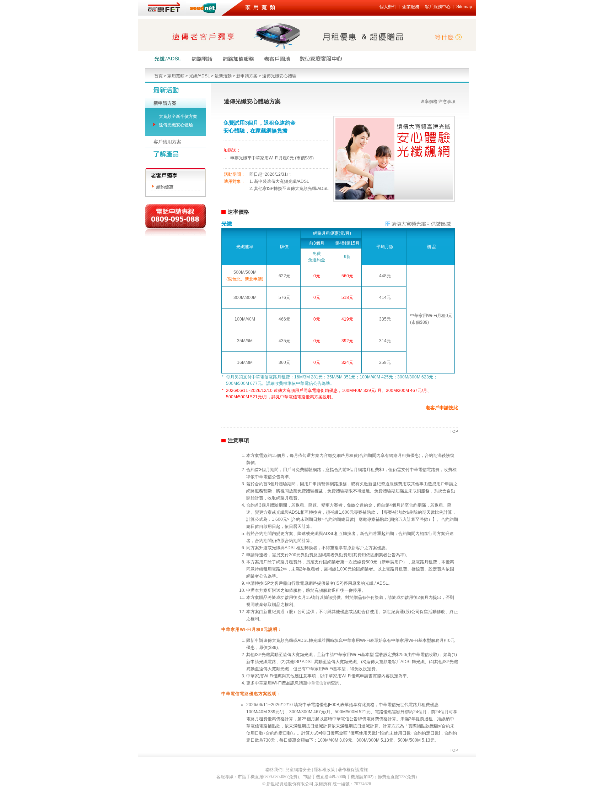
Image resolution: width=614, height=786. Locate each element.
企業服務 (410, 6)
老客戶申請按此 (442, 407)
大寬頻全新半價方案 (178, 116)
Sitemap (464, 6)
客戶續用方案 (167, 141)
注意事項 (447, 101)
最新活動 (223, 75)
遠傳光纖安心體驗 (279, 75)
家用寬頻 (175, 75)
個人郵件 (388, 6)
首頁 (158, 75)
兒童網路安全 (298, 769)
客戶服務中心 (438, 6)
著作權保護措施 (353, 769)
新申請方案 (247, 75)
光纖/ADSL (199, 75)
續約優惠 (164, 187)
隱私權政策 (324, 769)
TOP (454, 431)
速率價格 (428, 101)
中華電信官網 (319, 683)
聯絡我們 (273, 769)
